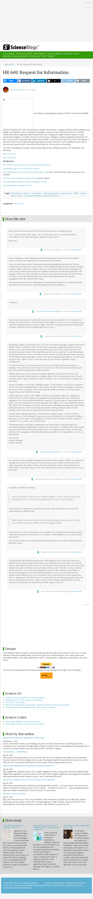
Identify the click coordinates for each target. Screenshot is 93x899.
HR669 (76, 193)
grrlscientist (9, 64)
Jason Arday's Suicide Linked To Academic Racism (24, 724)
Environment (39, 54)
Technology (35, 56)
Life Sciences (9, 54)
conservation (36, 193)
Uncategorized (16, 193)
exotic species (66, 193)
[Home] (17, 47)
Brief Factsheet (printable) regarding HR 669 (20, 178)
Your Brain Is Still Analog (15, 702)
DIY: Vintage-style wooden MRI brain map (76, 826)
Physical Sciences (24, 54)
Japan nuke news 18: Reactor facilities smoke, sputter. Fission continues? (46, 827)
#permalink (77, 249)
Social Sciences (54, 54)
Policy (77, 54)
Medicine (7, 56)
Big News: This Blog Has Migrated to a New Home (23, 738)
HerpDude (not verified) (51, 452)
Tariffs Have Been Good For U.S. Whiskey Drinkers (25, 697)
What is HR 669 (9, 154)
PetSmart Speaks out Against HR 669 (17, 185)
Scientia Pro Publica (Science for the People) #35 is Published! (29, 780)
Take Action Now (9, 157)
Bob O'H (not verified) (52, 552)
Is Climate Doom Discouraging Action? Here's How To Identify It (30, 707)
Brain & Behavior (20, 56)
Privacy (41, 883)
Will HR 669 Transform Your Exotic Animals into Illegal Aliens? (27, 165)
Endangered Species (51, 193)
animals (27, 193)
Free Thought (48, 56)
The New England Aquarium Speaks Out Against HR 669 (25, 182)
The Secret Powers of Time (14, 794)
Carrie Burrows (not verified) (49, 311)
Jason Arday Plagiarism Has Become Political (23, 721)
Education (67, 54)
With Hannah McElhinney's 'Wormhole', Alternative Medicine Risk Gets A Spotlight (37, 705)
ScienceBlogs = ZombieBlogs (15, 752)
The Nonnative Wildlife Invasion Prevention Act (41, 196)
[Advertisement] (46, 21)
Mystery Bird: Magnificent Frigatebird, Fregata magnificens (28, 766)
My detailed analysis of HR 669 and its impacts (21, 168)
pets (19, 196)
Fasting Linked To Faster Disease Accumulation (24, 700)
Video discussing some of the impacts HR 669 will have (24, 172)
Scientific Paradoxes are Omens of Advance (13, 826)
